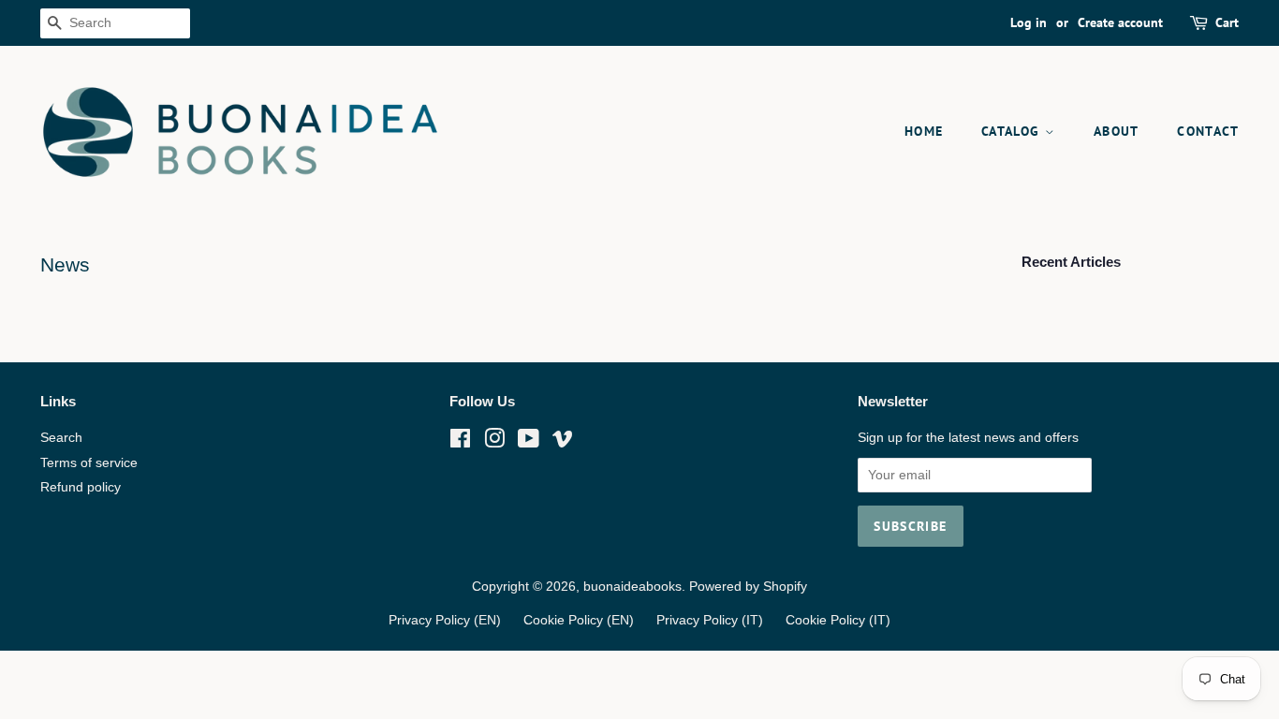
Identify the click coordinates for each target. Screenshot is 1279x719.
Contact (1208, 131)
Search (61, 438)
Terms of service (89, 463)
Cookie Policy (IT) (838, 620)
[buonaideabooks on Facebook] (460, 442)
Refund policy (80, 487)
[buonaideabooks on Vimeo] (562, 442)
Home (924, 131)
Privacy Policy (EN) (445, 620)
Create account (1120, 22)
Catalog (1013, 131)
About (1116, 131)
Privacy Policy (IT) (709, 620)
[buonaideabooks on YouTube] (528, 442)
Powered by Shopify (748, 587)
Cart (1227, 22)
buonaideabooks (632, 587)
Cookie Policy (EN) (578, 620)
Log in (1028, 22)
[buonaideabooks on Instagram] (494, 442)
